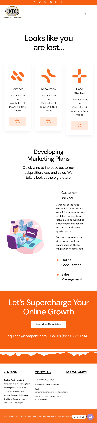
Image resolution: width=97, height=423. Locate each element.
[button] (72, 195)
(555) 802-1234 (74, 336)
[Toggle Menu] (91, 14)
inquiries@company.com (27, 336)
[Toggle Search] (85, 14)
